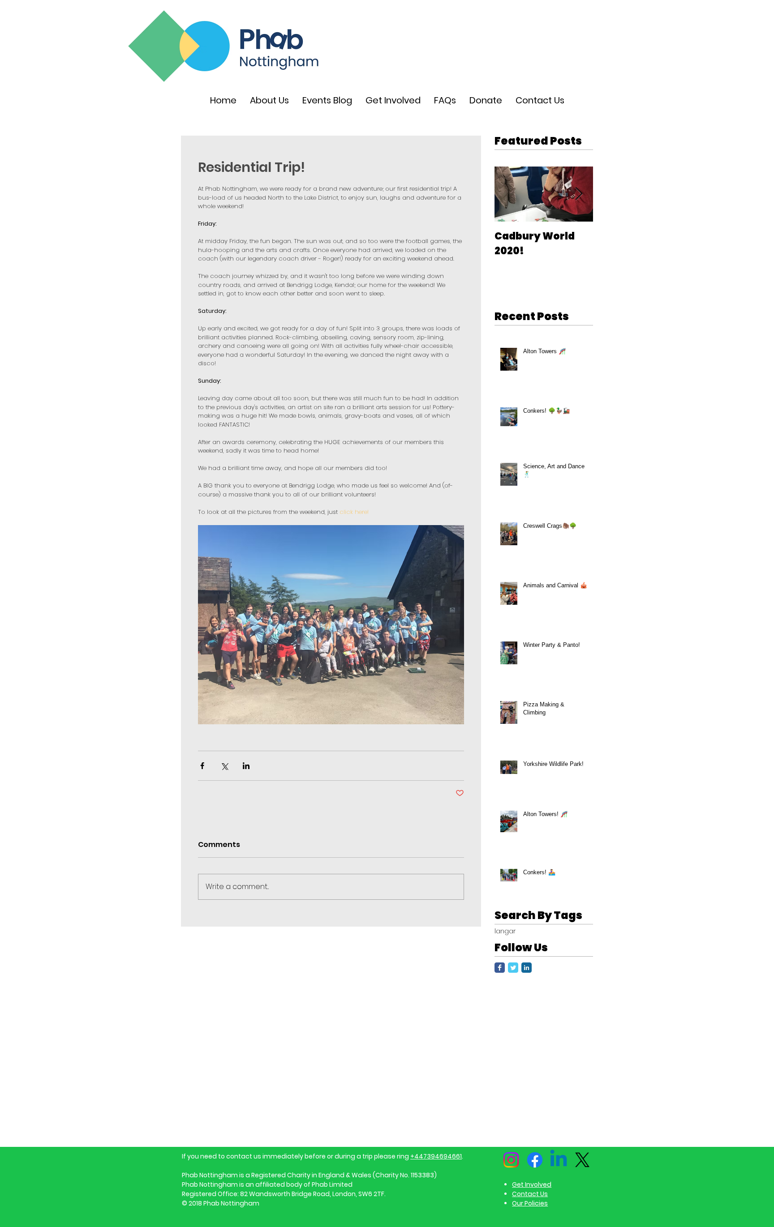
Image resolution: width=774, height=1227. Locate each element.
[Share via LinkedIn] (246, 765)
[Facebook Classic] (499, 967)
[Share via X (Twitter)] (224, 765)
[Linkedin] (558, 1160)
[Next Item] (579, 194)
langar (505, 931)
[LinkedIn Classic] (526, 967)
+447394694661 (436, 1156)
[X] (582, 1160)
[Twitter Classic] (513, 967)
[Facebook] (535, 1160)
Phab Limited (332, 1184)
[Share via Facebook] (202, 765)
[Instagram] (511, 1160)
